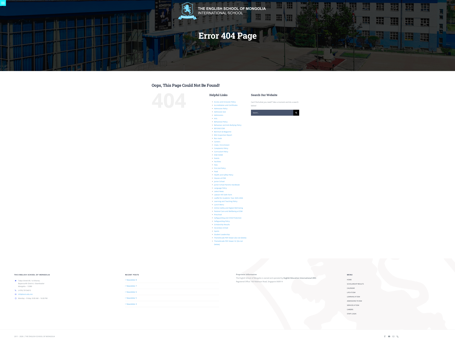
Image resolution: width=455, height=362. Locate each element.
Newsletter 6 (132, 292)
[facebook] (385, 336)
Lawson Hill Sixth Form (223, 195)
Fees (216, 165)
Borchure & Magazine (222, 132)
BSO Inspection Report (223, 135)
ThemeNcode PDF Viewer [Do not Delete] (230, 238)
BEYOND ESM (219, 128)
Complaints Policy (221, 148)
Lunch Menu (219, 204)
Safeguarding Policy (222, 221)
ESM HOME (218, 155)
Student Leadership (222, 234)
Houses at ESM (220, 178)
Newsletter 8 (132, 280)
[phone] (398, 336)
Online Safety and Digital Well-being (228, 208)
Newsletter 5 (132, 298)
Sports (216, 231)
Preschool (218, 214)
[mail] (393, 336)
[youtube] (389, 336)
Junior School (219, 181)
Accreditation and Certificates (226, 105)
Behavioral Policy (221, 122)
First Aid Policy (220, 168)
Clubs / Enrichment (221, 145)
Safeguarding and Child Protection (227, 218)
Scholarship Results (222, 224)
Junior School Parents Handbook (227, 185)
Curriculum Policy (221, 151)
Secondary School (221, 228)
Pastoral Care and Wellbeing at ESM (228, 211)
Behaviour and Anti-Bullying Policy (227, 125)
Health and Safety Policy (223, 175)
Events (216, 158)
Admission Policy (220, 108)
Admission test (220, 112)
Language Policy (220, 188)
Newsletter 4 (132, 304)
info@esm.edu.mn (25, 294)
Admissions (218, 115)
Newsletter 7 (132, 286)
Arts (215, 118)
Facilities (217, 161)
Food (216, 171)
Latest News (219, 191)
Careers (217, 142)
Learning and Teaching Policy (225, 201)
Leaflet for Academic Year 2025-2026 (228, 198)
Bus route (218, 138)
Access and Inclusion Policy (225, 102)
